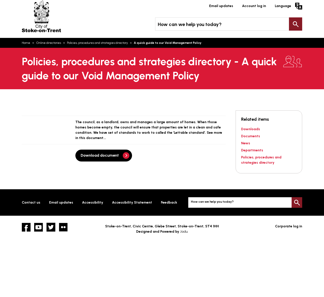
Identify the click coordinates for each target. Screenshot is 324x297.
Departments (252, 150)
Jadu (184, 231)
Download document (100, 155)
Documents (250, 136)
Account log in (254, 6)
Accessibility (92, 202)
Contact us (31, 202)
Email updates (221, 6)
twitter (51, 227)
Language (283, 6)
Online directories (48, 43)
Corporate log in (288, 226)
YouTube (38, 227)
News (245, 143)
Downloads (250, 129)
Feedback (169, 202)
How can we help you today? (190, 24)
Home (26, 43)
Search (295, 24)
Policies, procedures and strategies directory (97, 43)
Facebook (26, 227)
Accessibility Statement (132, 202)
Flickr (63, 227)
